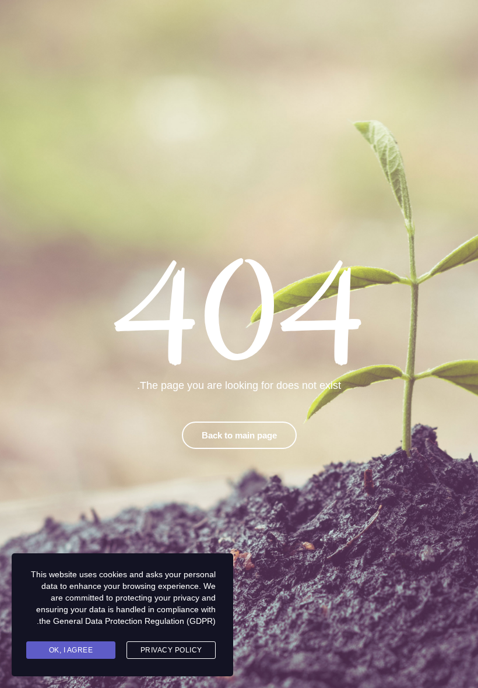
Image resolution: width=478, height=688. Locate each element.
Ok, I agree (71, 650)
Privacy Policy (171, 650)
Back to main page (239, 435)
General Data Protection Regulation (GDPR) (134, 621)
